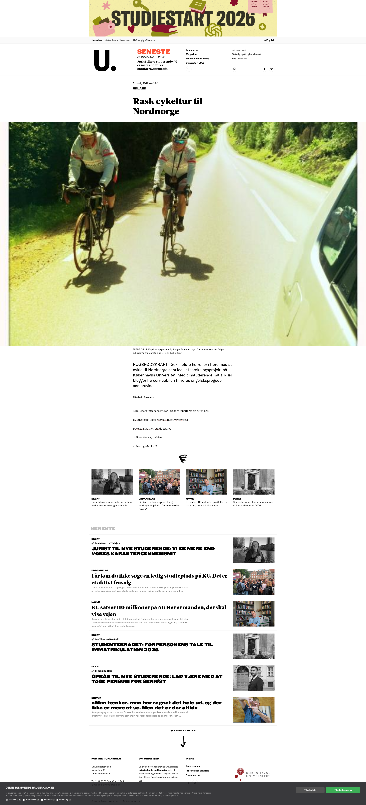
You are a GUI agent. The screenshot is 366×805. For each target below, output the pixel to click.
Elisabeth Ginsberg (143, 397)
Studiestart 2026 (195, 62)
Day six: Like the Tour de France (152, 428)
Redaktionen (193, 766)
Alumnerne (192, 50)
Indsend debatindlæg (197, 58)
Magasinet (191, 54)
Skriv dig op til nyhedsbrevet (246, 54)
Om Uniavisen (239, 50)
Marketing (64, 799)
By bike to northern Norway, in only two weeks (160, 419)
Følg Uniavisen (239, 58)
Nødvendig (14, 799)
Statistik (49, 799)
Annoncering (193, 775)
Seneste (153, 52)
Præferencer (32, 799)
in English (269, 40)
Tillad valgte (310, 790)
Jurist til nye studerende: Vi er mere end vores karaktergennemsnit (157, 65)
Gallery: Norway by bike (147, 437)
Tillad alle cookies (343, 790)
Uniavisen (97, 40)
